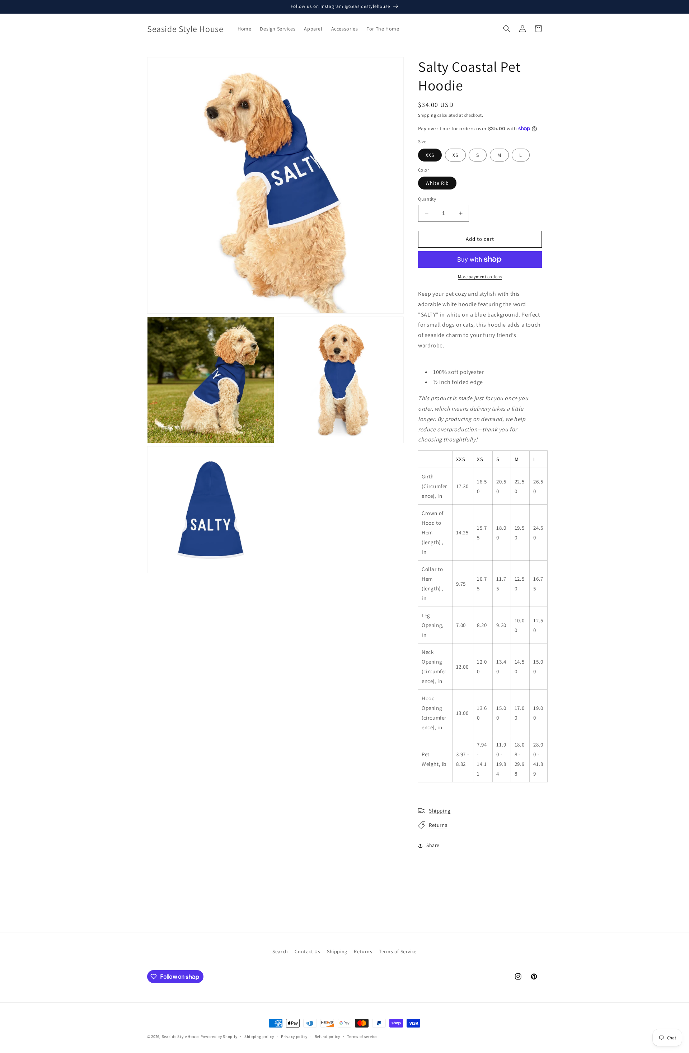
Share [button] (433, 845)
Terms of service (362, 1036)
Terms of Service (398, 951)
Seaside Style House (181, 1036)
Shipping (427, 115)
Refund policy (327, 1036)
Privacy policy (294, 1036)
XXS (430, 155)
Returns (438, 825)
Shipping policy (259, 1036)
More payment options (480, 276)
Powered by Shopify (219, 1036)
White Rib (437, 183)
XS (455, 155)
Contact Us (307, 951)
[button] (507, 29)
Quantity (427, 199)
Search (280, 951)
